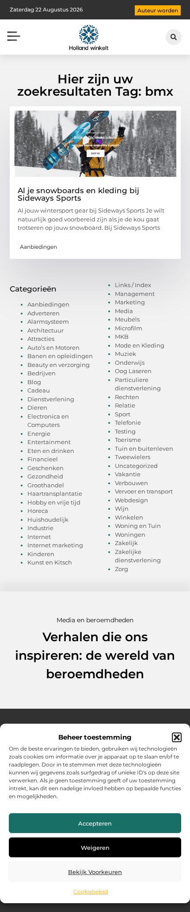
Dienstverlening (50, 399)
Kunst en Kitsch (49, 562)
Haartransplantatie (54, 493)
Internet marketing (55, 545)
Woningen (130, 534)
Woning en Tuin (138, 525)
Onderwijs (129, 362)
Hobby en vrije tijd (53, 502)
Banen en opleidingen (60, 355)
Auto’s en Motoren (53, 347)
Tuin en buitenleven (144, 448)
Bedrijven (41, 373)
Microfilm (128, 328)
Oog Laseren (133, 370)
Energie (38, 433)
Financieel (42, 459)
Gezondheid (45, 476)
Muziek (125, 353)
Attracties (40, 338)
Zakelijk (126, 542)
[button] (176, 737)
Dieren (37, 407)
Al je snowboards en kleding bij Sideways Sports (78, 194)
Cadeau (38, 390)
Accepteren (95, 823)
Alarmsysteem (48, 321)
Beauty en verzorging (58, 364)
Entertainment (49, 441)
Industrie (40, 527)
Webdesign (131, 500)
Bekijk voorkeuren (95, 871)
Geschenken (45, 467)
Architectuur (45, 330)
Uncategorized (136, 465)
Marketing (130, 302)
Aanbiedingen (38, 246)
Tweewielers (132, 456)
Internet (39, 536)
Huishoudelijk (47, 519)
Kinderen (40, 553)
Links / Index (133, 284)
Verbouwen (131, 482)
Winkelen (129, 517)
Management (135, 293)
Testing (125, 431)
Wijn (122, 508)
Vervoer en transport (144, 491)
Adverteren (43, 313)
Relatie (125, 405)
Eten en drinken (50, 450)
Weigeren (95, 847)
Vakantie (128, 474)
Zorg (121, 568)
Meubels (127, 319)
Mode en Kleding (139, 345)
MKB (122, 336)
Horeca (37, 510)
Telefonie (128, 422)
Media (124, 310)
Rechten (127, 396)
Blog (34, 381)
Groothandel (45, 485)
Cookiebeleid (90, 891)
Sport (122, 414)
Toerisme (128, 439)
